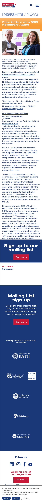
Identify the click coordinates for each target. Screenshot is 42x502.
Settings (25, 498)
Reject (16, 498)
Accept (6, 498)
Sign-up (20, 257)
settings (24, 494)
